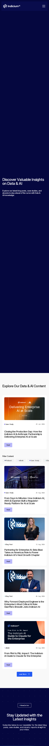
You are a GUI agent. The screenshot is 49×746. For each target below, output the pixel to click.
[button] (43, 6)
